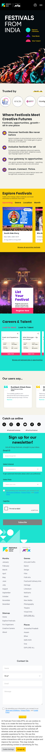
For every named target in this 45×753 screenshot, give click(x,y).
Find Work (35, 36)
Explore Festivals (35, 30)
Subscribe (22, 522)
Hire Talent (36, 41)
